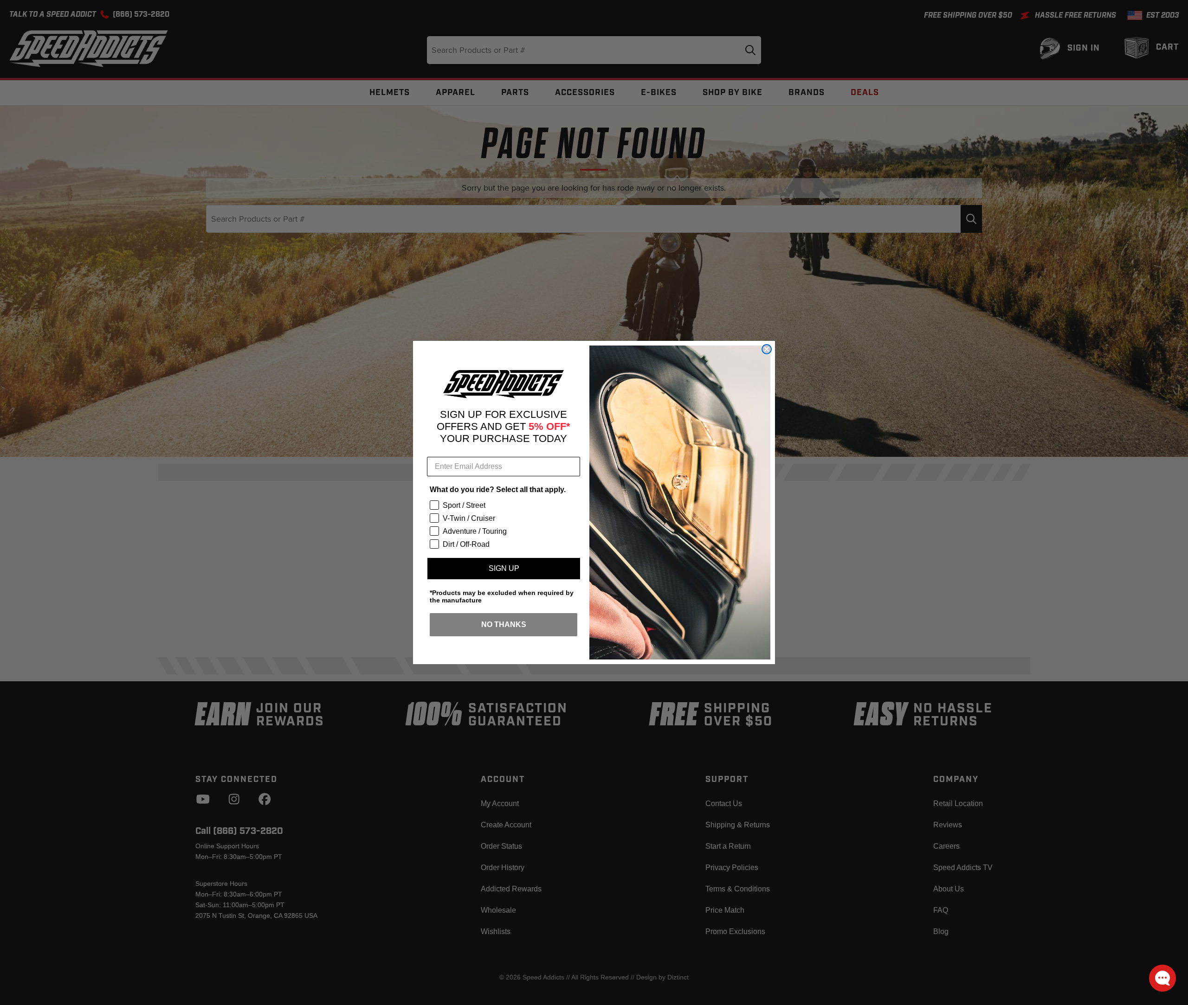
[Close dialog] (766, 349)
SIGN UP (504, 568)
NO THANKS (503, 624)
